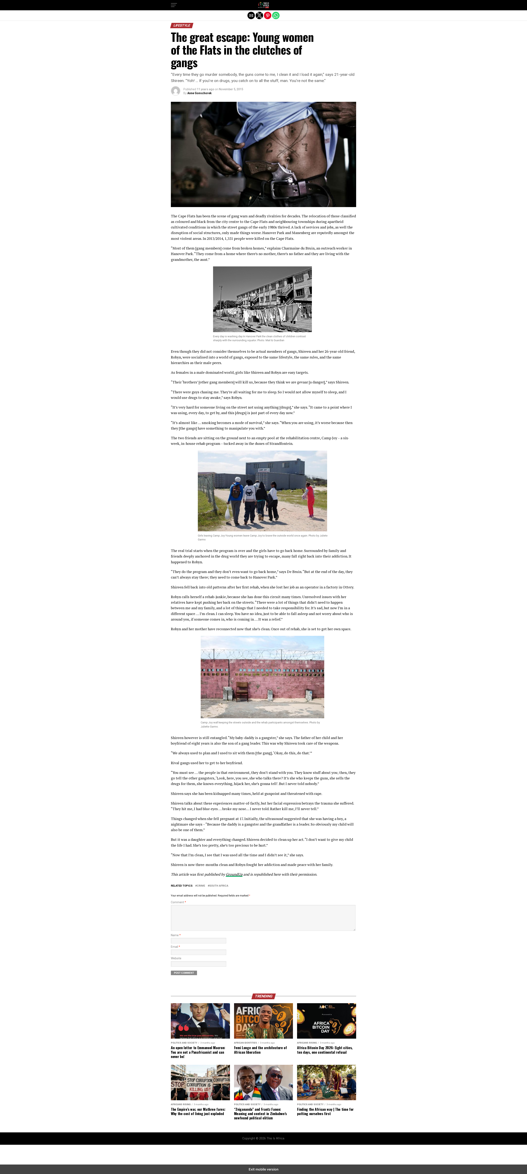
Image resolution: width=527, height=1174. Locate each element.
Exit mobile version (264, 1169)
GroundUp (234, 874)
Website (176, 958)
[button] (174, 5)
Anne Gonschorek (199, 93)
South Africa (218, 886)
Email (175, 946)
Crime (201, 886)
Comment (178, 902)
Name (176, 935)
